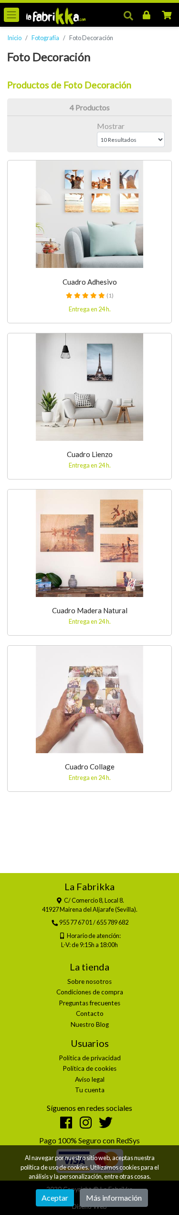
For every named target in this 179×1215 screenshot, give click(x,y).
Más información (114, 1197)
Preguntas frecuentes (89, 1003)
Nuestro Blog (90, 1024)
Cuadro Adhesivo (90, 282)
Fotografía (45, 38)
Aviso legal (90, 1079)
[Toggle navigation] (11, 15)
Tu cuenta (90, 1090)
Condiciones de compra (89, 992)
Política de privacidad (90, 1058)
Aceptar (55, 1197)
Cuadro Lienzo (90, 454)
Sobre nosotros (89, 981)
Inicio (14, 38)
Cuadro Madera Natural (89, 610)
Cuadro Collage (90, 766)
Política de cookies (89, 1068)
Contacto (90, 1013)
